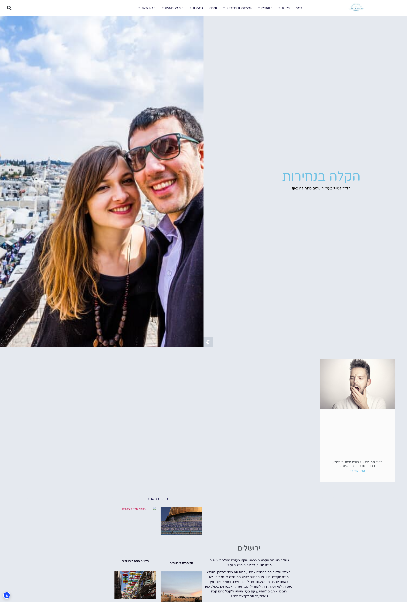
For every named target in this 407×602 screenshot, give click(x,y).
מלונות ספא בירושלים (135, 561)
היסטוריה (266, 8)
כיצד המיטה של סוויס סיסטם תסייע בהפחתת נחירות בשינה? (357, 464)
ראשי (299, 8)
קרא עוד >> (357, 471)
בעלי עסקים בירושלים (239, 8)
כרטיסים (198, 8)
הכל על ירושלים (174, 8)
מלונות (286, 8)
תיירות (213, 8)
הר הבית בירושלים (181, 563)
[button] (9, 8)
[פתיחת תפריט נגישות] (6, 595)
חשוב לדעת (148, 8)
